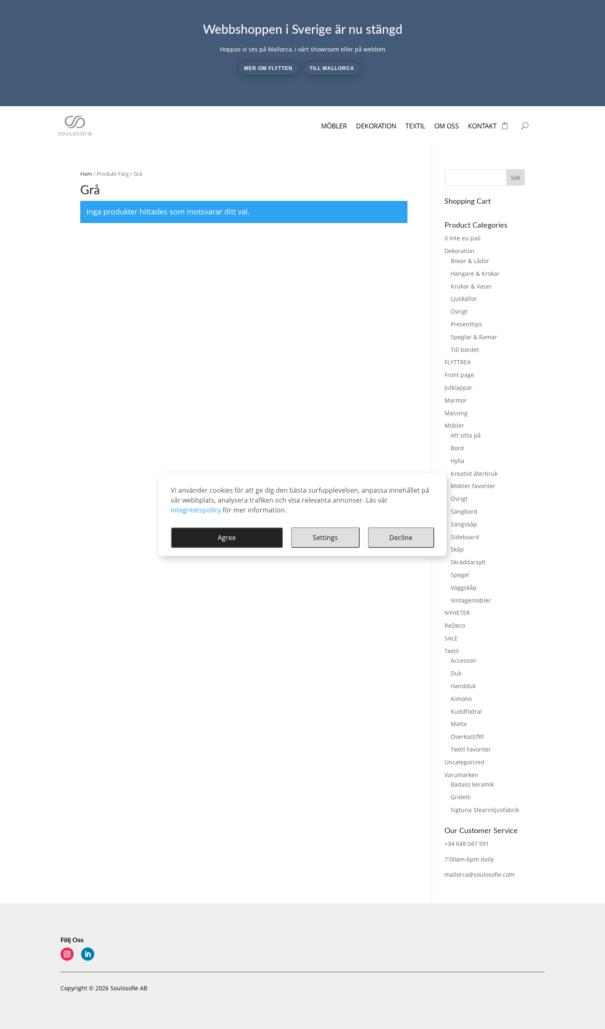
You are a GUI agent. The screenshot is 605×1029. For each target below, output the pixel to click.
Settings (325, 537)
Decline (400, 537)
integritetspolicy (196, 509)
